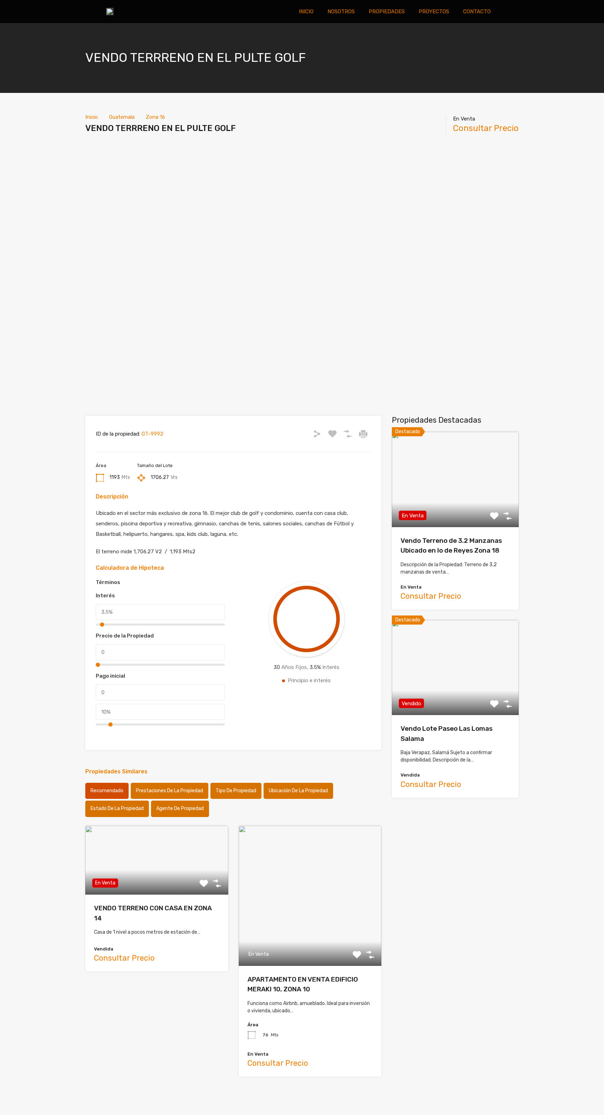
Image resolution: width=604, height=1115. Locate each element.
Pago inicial (110, 676)
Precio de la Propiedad (125, 636)
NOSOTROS (341, 11)
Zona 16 (155, 117)
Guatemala (122, 117)
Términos (108, 582)
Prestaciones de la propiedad (169, 791)
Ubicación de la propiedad (298, 791)
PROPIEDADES (387, 11)
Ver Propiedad (156, 881)
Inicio (91, 117)
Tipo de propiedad (236, 791)
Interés (105, 595)
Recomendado (107, 791)
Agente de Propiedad (180, 808)
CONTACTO (477, 11)
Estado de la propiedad (117, 808)
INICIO (306, 11)
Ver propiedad (455, 508)
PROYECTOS (434, 11)
